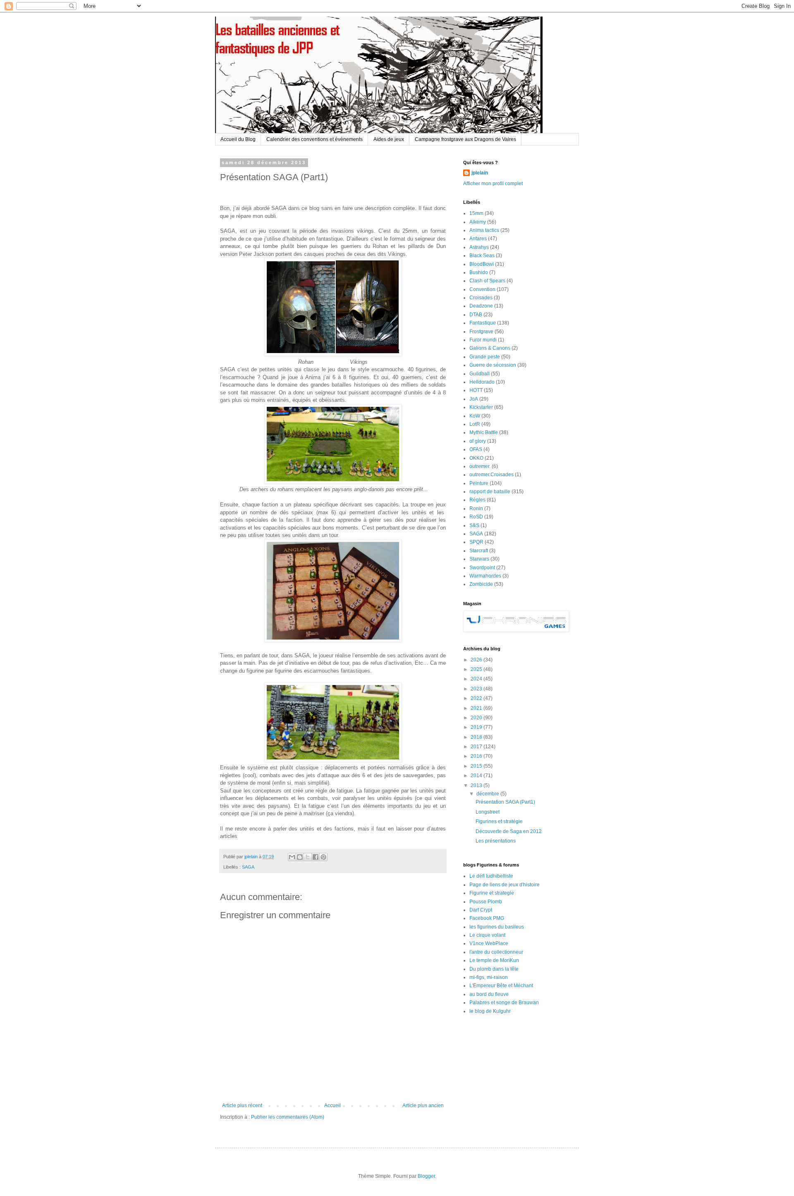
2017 (477, 747)
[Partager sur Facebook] (315, 857)
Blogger (426, 1176)
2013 (477, 785)
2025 (477, 669)
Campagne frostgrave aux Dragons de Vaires (465, 139)
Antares (478, 238)
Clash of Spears (487, 281)
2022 (477, 698)
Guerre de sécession (492, 365)
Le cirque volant (487, 935)
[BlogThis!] (300, 857)
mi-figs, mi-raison (488, 977)
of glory (477, 441)
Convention (482, 289)
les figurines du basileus (496, 927)
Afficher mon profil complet (493, 183)
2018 (477, 737)
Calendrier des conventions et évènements (314, 139)
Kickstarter (481, 407)
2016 (477, 756)
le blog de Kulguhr (490, 1011)
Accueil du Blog (238, 139)
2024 (477, 679)
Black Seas (482, 255)
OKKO (476, 458)
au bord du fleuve (489, 994)
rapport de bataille (489, 491)
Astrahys (479, 247)
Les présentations (496, 841)
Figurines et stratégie (499, 821)
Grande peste (484, 357)
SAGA (248, 866)
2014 (477, 775)
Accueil (332, 1105)
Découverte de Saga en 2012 (509, 831)
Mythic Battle (483, 432)
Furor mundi (483, 340)
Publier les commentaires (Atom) (287, 1117)
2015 (477, 766)
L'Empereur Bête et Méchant (501, 985)
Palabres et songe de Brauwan (504, 1002)
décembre (488, 794)
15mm (476, 213)
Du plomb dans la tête (494, 969)
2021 (477, 708)
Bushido (478, 272)
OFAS (475, 449)
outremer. (479, 466)
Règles (477, 500)
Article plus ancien (423, 1105)
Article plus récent (242, 1105)
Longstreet (488, 812)
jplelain (479, 173)
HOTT (476, 390)
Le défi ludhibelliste (491, 876)
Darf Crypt (480, 910)
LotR (474, 424)
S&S (474, 525)
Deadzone (481, 306)
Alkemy (477, 222)
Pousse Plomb (485, 902)
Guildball (479, 374)
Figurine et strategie (491, 893)
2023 (477, 689)
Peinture (478, 483)
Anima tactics (484, 230)
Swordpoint (482, 568)
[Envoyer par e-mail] (292, 857)
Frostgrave (481, 331)
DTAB (475, 315)
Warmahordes (485, 576)
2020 (477, 718)
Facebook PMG (486, 918)
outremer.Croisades (491, 474)
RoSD (476, 517)
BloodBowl (481, 264)
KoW (474, 416)
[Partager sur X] (308, 857)
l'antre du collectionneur (496, 952)
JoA (473, 399)
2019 (477, 727)
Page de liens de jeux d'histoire (504, 885)
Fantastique (482, 323)
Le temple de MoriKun (494, 960)
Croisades (481, 298)
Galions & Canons (489, 348)
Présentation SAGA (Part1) (505, 802)
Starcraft (478, 551)
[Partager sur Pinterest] (323, 857)
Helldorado (482, 382)
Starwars (479, 559)
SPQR (476, 542)
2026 (477, 660)
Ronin (476, 508)
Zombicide (481, 584)
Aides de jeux (388, 139)
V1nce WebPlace (488, 943)
